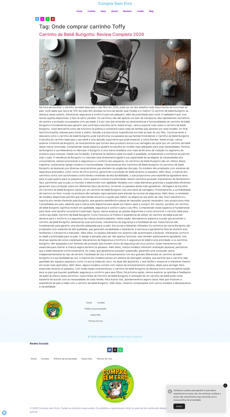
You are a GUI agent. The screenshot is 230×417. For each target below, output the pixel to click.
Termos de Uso (95, 321)
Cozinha (91, 11)
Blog (151, 11)
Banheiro (127, 11)
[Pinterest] (53, 19)
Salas (103, 11)
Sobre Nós (95, 315)
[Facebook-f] (37, 19)
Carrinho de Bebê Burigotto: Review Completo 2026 (91, 34)
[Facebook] (109, 350)
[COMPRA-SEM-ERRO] (53, 310)
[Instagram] (42, 19)
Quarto (114, 11)
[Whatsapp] (48, 19)
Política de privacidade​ (95, 309)
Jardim (140, 11)
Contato (101, 302)
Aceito (179, 406)
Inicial (79, 11)
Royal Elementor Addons (127, 336)
